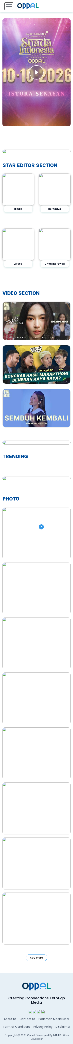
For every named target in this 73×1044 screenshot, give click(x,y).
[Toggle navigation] (8, 6)
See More (36, 958)
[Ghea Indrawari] (55, 244)
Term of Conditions (16, 1027)
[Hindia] (18, 189)
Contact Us (27, 1019)
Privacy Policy (43, 1027)
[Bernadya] (55, 189)
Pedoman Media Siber (54, 1019)
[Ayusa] (18, 244)
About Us (10, 1019)
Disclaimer (63, 1027)
